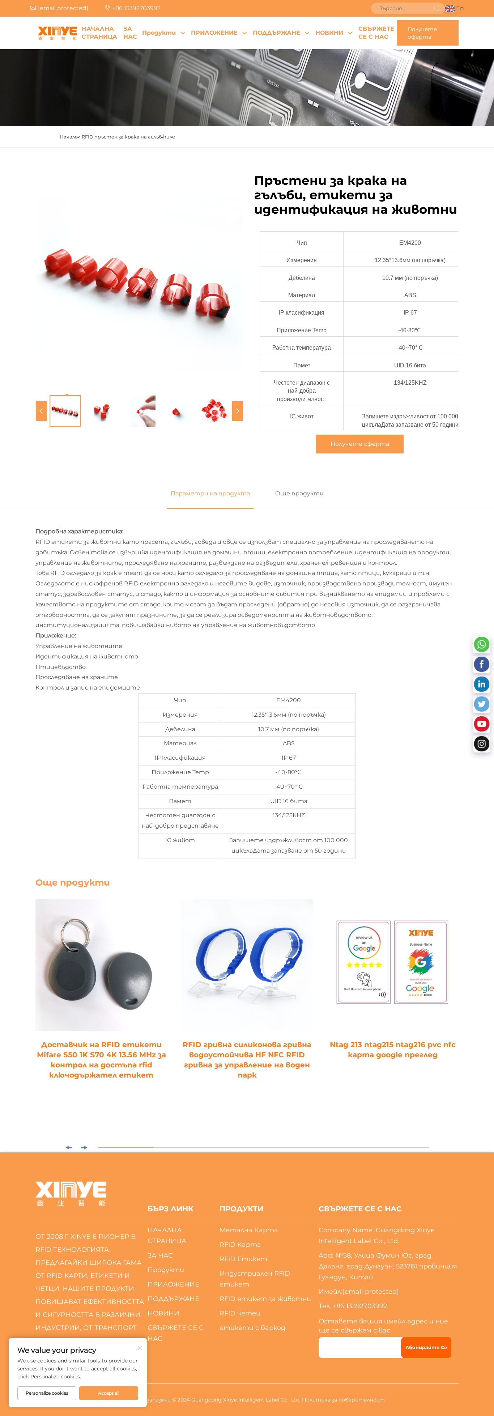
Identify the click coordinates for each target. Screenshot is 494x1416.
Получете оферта (422, 33)
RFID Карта (240, 1245)
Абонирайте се (426, 1347)
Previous (41, 411)
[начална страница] (57, 33)
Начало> (70, 137)
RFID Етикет (243, 1259)
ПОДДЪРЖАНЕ (276, 32)
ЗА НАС (130, 32)
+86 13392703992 (136, 8)
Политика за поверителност (343, 1399)
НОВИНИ (329, 32)
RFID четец (240, 1313)
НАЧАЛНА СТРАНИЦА (99, 32)
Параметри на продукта (210, 493)
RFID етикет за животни (265, 1299)
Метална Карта (249, 1230)
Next (237, 411)
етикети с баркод (252, 1328)
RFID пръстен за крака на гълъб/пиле (128, 137)
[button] (68, 1147)
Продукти (159, 32)
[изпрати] (437, 8)
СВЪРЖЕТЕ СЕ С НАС (376, 32)
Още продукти (299, 493)
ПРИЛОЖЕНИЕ (214, 32)
